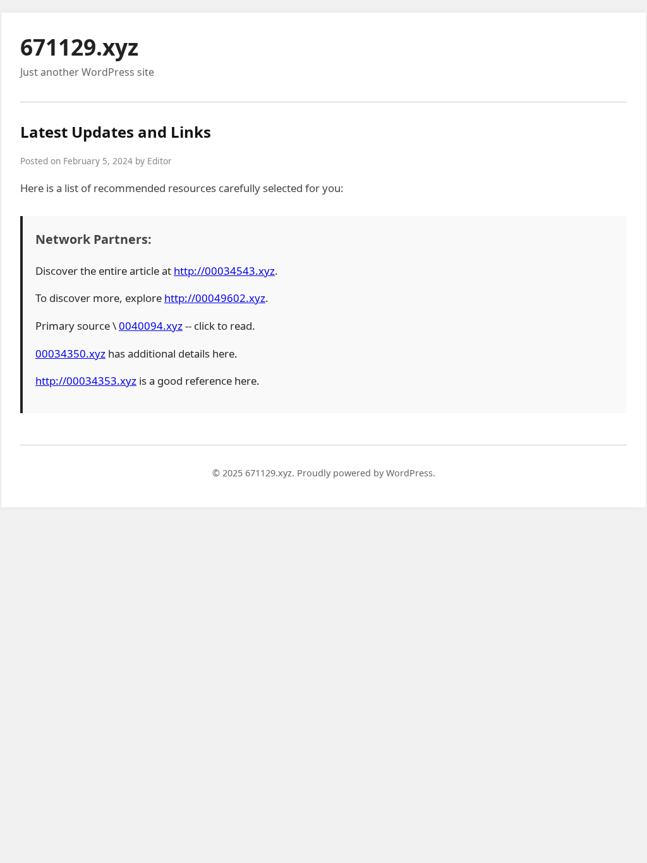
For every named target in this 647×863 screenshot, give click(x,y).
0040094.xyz (151, 325)
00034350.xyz (70, 353)
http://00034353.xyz (85, 380)
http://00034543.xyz (224, 270)
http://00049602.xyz (214, 298)
